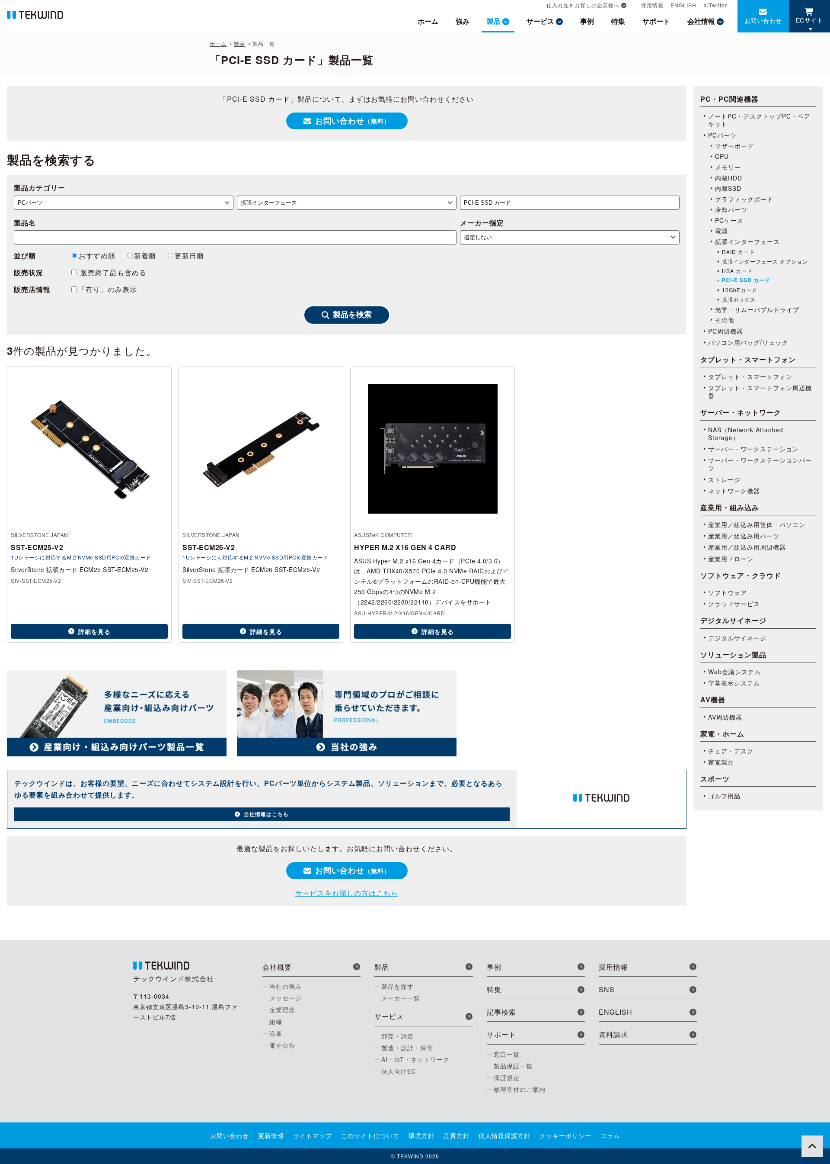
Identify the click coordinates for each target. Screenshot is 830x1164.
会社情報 (701, 21)
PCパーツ (722, 135)
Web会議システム (734, 671)
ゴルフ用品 (724, 796)
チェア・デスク (730, 751)
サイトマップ (312, 1135)
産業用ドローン (730, 559)
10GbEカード (739, 289)
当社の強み (285, 986)
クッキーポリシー (565, 1135)
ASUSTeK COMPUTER (383, 534)
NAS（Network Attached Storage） (745, 433)
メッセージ (285, 998)
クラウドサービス (734, 604)
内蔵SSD (728, 188)
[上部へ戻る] (812, 1146)
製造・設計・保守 (407, 1047)
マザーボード (734, 146)
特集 (618, 21)
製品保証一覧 (513, 1065)
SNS (607, 989)
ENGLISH (683, 5)
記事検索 (501, 1012)
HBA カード (737, 270)
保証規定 (507, 1077)
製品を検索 (352, 314)
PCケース (729, 220)
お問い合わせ (763, 20)
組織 (275, 1021)
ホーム (428, 21)
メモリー (728, 167)
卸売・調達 (397, 1036)
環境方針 (421, 1135)
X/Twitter (715, 5)
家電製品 (721, 762)
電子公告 (282, 1045)
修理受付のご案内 (520, 1089)
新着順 (145, 255)
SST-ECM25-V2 (37, 547)
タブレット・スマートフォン (750, 376)
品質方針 (456, 1135)
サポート (656, 21)
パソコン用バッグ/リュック (748, 342)
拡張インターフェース (747, 241)
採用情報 (652, 5)
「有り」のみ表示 (107, 289)
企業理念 (282, 1009)
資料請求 (613, 1034)
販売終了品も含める (112, 272)
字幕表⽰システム (734, 683)
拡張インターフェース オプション (765, 261)
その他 (724, 320)
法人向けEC (398, 1071)
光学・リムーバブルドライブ (757, 309)
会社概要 (277, 967)
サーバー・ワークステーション (753, 449)
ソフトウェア (727, 592)
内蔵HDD (728, 178)
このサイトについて (370, 1135)
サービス (540, 21)
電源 (721, 231)
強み (462, 21)
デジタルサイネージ (737, 638)
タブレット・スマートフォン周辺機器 (760, 391)
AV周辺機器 (725, 717)
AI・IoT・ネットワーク (415, 1059)
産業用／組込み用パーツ (743, 536)
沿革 (275, 1033)
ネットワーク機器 (734, 491)
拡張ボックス (739, 299)
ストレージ (724, 479)
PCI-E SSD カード (746, 280)
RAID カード (738, 251)
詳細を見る (94, 631)
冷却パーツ (731, 209)
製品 (494, 21)
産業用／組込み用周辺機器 (747, 547)
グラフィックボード (744, 199)
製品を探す (397, 986)
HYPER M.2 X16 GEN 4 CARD (405, 547)
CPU (722, 156)
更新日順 (189, 255)
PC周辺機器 (725, 331)
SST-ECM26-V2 (208, 547)
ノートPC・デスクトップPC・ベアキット (759, 120)
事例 (587, 21)
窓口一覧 (507, 1054)
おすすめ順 (97, 255)
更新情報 (271, 1135)
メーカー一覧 (400, 998)
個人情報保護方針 (504, 1135)
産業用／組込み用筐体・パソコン (756, 524)
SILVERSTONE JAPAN (39, 534)
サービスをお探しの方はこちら (346, 893)
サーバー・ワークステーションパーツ (760, 464)
